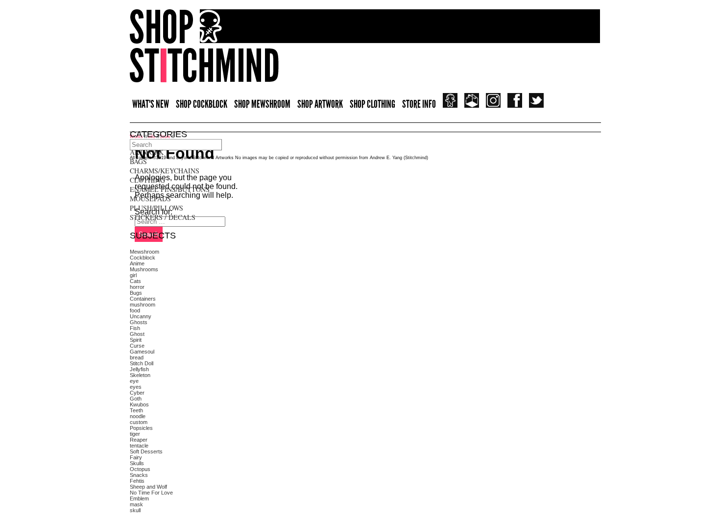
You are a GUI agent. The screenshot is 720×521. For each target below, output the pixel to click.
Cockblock (142, 257)
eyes (136, 387)
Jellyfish (139, 369)
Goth (136, 399)
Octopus (140, 469)
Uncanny (140, 316)
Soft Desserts (146, 451)
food (135, 310)
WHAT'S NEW (150, 104)
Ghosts (138, 322)
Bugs (136, 293)
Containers (143, 299)
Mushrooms (144, 269)
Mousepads (150, 198)
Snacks (139, 475)
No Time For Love (151, 493)
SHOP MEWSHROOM (262, 104)
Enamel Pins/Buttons (170, 189)
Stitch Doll (141, 363)
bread (137, 357)
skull (135, 510)
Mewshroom (144, 252)
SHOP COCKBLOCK (201, 104)
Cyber (137, 393)
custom (138, 422)
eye (134, 381)
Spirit (136, 340)
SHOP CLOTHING (372, 104)
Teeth (136, 410)
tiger (135, 434)
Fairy (136, 457)
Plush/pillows (156, 208)
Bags (138, 161)
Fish (135, 328)
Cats (135, 281)
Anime (137, 263)
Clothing (147, 180)
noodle (137, 416)
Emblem (139, 498)
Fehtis (137, 481)
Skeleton (140, 375)
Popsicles (141, 428)
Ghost (137, 334)
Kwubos (139, 404)
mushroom (142, 305)
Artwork (147, 152)
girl (133, 275)
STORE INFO (419, 104)
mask (136, 504)
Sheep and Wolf (148, 487)
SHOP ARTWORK (320, 104)
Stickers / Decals (162, 217)
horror (137, 287)
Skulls (137, 463)
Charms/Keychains (164, 170)
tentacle (139, 446)
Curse (137, 346)
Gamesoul (142, 352)
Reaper (138, 440)
